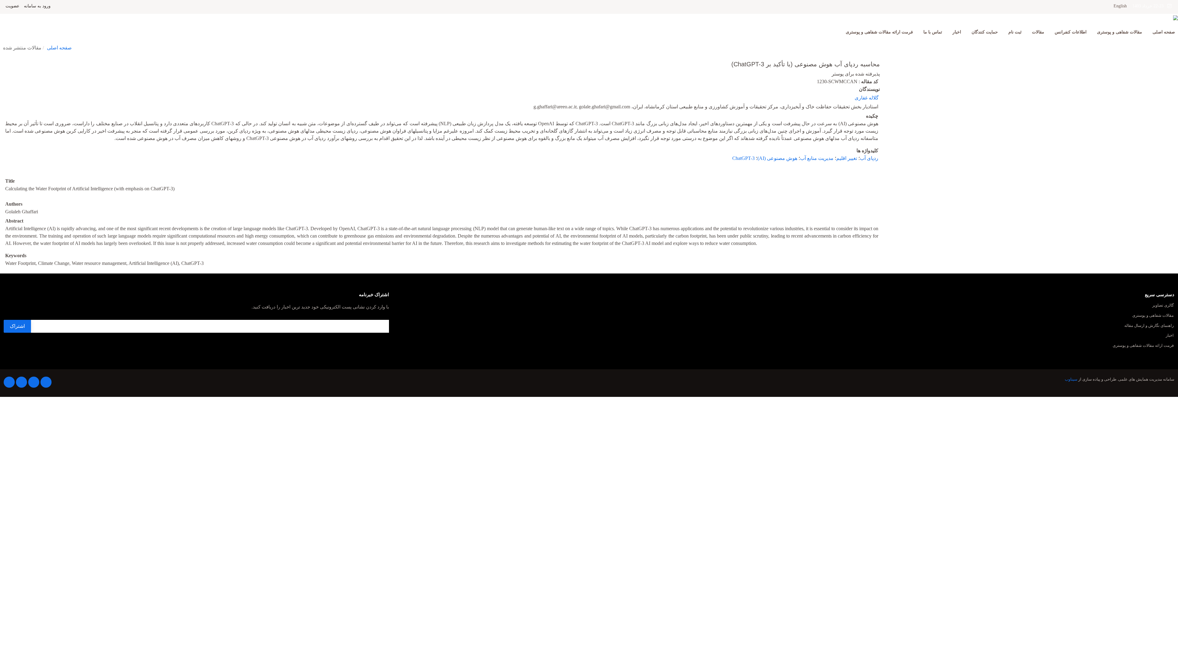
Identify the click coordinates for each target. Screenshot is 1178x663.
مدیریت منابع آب (816, 158)
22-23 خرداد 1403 (1149, 6)
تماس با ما (932, 32)
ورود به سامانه (37, 6)
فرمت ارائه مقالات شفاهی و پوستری (879, 32)
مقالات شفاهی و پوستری (1119, 32)
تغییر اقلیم (846, 158)
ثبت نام (1015, 32)
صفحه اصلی (1164, 32)
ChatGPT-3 (743, 158)
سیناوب (1071, 379)
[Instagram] (21, 382)
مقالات (1038, 32)
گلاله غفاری (867, 97)
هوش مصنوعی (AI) (777, 158)
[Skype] (9, 382)
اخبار (957, 32)
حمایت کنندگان (985, 32)
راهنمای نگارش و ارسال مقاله (1149, 326)
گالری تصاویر (1163, 306)
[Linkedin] (33, 382)
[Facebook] (46, 382)
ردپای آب (869, 158)
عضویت (12, 6)
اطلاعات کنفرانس (1071, 32)
